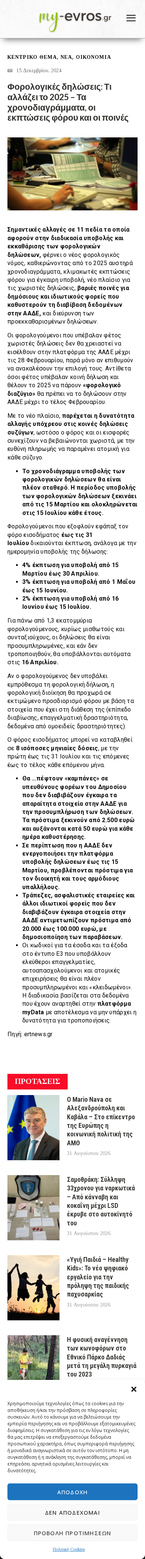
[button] (134, 1389)
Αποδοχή (72, 1492)
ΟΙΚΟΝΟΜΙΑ (93, 57)
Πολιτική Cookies (69, 1549)
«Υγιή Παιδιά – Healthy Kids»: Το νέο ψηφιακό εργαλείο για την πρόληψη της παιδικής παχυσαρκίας (98, 1277)
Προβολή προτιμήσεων (73, 1533)
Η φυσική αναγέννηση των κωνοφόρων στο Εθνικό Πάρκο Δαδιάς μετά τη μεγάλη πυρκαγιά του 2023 (101, 1357)
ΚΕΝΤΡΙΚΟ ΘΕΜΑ (32, 57)
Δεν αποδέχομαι (72, 1512)
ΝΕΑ (66, 57)
